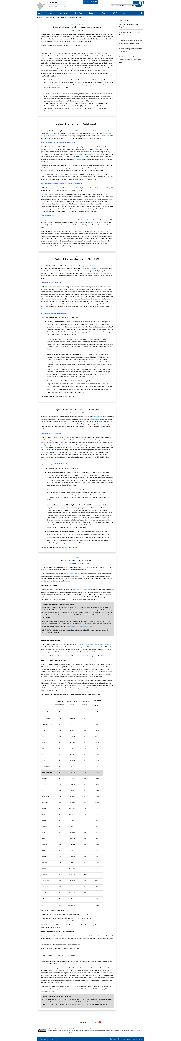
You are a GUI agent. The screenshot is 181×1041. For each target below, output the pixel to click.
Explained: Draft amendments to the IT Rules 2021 (77, 259)
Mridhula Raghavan (76, 563)
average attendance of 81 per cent (85, 94)
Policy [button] (104, 13)
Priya (72, 30)
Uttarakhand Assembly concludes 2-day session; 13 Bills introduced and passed (130, 59)
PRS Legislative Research (54, 1028)
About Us (43, 1039)
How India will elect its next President (77, 560)
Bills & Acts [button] (78, 13)
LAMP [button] (115, 13)
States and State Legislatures (77, 24)
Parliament (77, 557)
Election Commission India (81, 39)
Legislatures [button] (63, 13)
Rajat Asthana (73, 127)
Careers (51, 1039)
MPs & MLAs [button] (48, 13)
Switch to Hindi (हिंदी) (90, 2)
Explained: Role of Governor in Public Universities (77, 124)
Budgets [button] (91, 13)
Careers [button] (125, 13)
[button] (39, 13)
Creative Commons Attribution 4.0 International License (81, 1028)
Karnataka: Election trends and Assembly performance (77, 27)
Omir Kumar (73, 262)
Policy (77, 256)
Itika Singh (68, 563)
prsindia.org (126, 1039)
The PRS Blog (44, 17)
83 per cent (89, 101)
